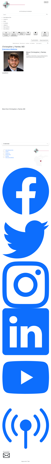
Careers (7, 151)
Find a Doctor (22, 43)
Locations (27, 43)
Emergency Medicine (9, 49)
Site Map (7, 156)
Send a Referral (6, 28)
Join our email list (6, 451)
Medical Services (16, 43)
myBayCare (5, 25)
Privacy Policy (8, 154)
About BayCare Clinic (7, 17)
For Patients (5, 23)
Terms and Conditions (9, 157)
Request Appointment (44, 40)
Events (4, 21)
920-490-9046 (34, 40)
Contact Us (5, 19)
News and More (6, 27)
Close (46, 2)
